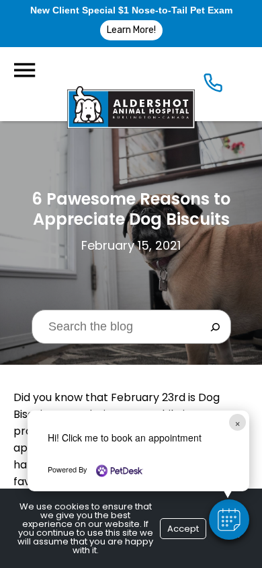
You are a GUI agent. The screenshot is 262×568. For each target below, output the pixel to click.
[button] (229, 519)
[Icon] (213, 86)
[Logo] (131, 84)
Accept (183, 528)
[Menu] (24, 70)
